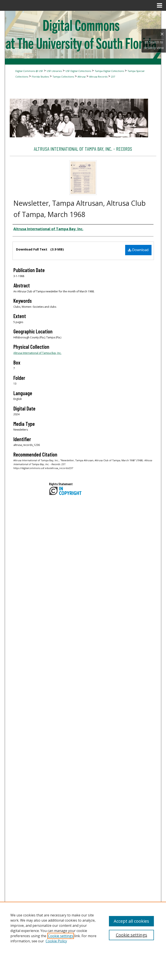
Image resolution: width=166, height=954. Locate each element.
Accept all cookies (131, 921)
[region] (83, 928)
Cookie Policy (56, 941)
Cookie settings (60, 935)
